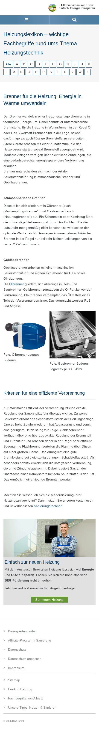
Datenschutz (17, 649)
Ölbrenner (16, 284)
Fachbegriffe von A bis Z (25, 698)
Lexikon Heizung (20, 689)
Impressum (16, 668)
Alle (8, 64)
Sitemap (14, 680)
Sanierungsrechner (48, 506)
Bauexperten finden (22, 631)
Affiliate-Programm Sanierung (29, 640)
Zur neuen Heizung (49, 599)
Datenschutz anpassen (24, 659)
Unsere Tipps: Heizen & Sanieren (32, 707)
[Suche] (74, 20)
